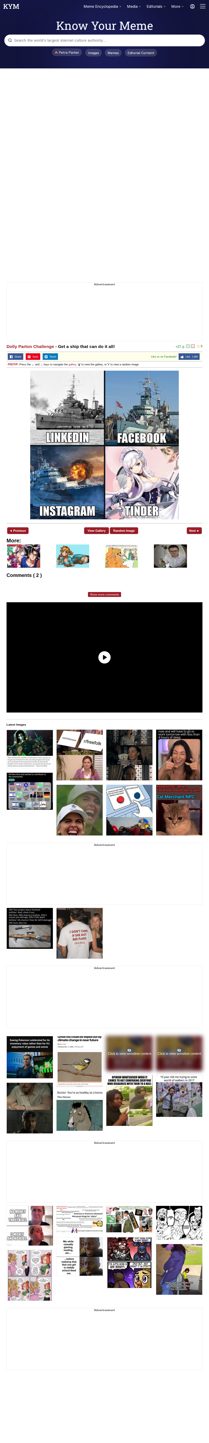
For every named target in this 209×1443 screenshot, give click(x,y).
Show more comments (104, 594)
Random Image (124, 530)
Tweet (52, 356)
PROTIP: (13, 364)
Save (34, 356)
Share (17, 356)
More (175, 6)
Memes (113, 53)
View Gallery (97, 530)
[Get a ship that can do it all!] (104, 445)
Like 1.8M (191, 356)
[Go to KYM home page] (11, 8)
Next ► (194, 530)
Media (132, 6)
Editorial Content (141, 53)
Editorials (154, 6)
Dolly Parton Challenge (30, 346)
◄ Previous (17, 530)
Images (93, 53)
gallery (72, 364)
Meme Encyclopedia (100, 6)
